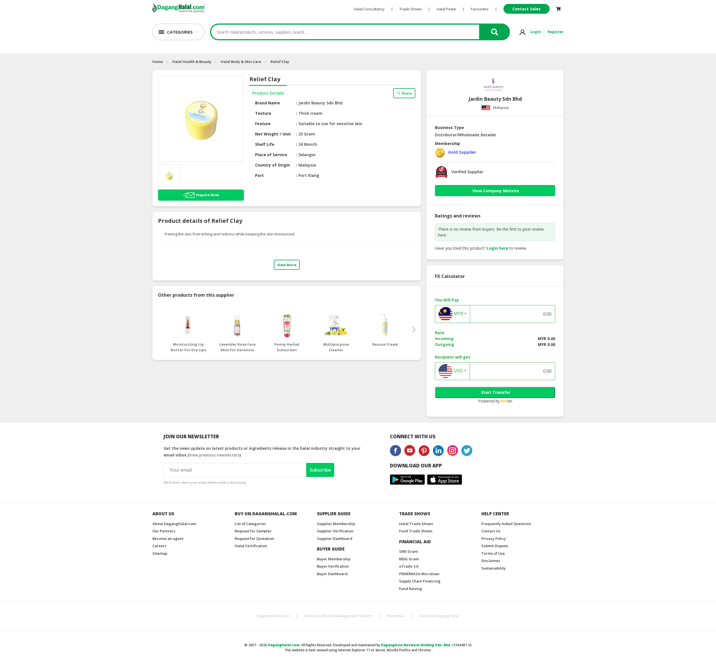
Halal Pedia (446, 8)
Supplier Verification (335, 530)
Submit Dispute (494, 545)
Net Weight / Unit (273, 134)
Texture (263, 113)
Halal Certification (251, 545)
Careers (159, 545)
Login (535, 31)
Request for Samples (253, 530)
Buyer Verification (333, 566)
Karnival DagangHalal (439, 615)
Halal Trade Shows (416, 523)
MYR (458, 313)
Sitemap (159, 553)
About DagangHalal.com (174, 523)
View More (286, 264)
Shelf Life (264, 144)
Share (406, 93)
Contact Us (490, 530)
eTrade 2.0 (408, 566)
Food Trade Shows (415, 530)
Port (259, 175)
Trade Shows (410, 8)
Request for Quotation (254, 538)
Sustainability (493, 568)
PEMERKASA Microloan (419, 573)
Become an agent (167, 538)
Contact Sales (526, 8)
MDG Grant (409, 558)
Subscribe (320, 470)
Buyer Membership (333, 558)
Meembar (395, 615)
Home (157, 61)
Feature (263, 123)
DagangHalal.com (273, 615)
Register (556, 31)
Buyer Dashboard (332, 573)
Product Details (268, 93)
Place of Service (271, 154)
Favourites (480, 8)
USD (458, 370)
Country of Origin (272, 165)
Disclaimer (490, 560)
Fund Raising (410, 588)
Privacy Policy (493, 538)
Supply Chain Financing (420, 581)
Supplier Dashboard (334, 538)
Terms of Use (493, 553)
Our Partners (163, 530)
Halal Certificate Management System (338, 615)
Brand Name (267, 103)
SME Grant (408, 551)
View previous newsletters (214, 455)
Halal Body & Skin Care (241, 61)
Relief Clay (279, 61)
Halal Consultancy (369, 8)
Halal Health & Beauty (191, 61)
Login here (497, 248)
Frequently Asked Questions (506, 523)
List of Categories (250, 523)
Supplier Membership (336, 523)
